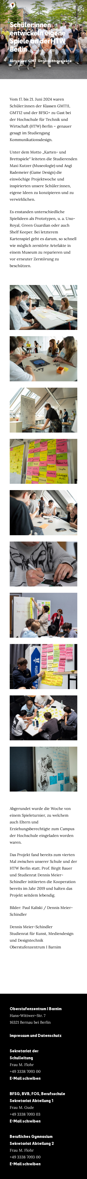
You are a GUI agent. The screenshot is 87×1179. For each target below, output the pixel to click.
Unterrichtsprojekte (55, 61)
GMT (32, 61)
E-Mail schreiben (25, 1078)
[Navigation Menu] (75, 5)
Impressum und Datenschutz (35, 1035)
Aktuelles (18, 61)
